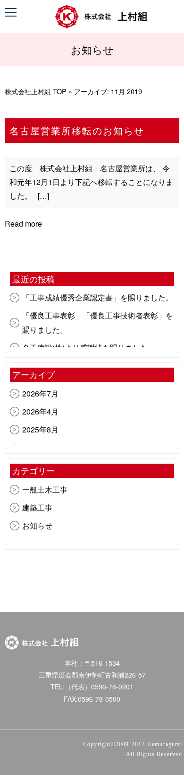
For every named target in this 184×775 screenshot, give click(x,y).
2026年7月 (40, 393)
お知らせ (37, 525)
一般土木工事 (44, 489)
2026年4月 (40, 411)
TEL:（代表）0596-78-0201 (92, 686)
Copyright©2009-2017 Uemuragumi (132, 744)
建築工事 (37, 507)
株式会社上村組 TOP (36, 91)
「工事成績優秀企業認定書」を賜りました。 (97, 297)
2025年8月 (40, 429)
